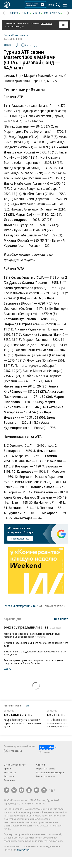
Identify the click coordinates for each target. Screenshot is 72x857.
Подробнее (23, 849)
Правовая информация (50, 772)
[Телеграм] (6, 790)
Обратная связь (45, 768)
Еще (6, 668)
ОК (64, 25)
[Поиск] (58, 4)
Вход (51, 4)
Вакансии (9, 780)
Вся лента (61, 619)
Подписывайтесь (20, 538)
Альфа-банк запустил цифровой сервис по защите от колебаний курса (22, 723)
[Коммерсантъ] (7, 4)
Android (40, 764)
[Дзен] (21, 790)
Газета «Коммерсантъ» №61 (21, 606)
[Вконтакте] (14, 790)
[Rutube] (36, 790)
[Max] (44, 790)
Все (27, 705)
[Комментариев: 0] (16, 45)
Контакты (10, 772)
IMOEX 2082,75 (52, 13)
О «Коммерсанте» (15, 764)
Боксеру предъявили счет (32, 627)
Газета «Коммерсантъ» (16, 35)
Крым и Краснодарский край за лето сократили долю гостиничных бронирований (32, 635)
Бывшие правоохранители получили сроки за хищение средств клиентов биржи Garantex (33, 662)
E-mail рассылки (45, 776)
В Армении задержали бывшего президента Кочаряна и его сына (36, 644)
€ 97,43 (25, 13)
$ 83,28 (14, 13)
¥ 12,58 (36, 13)
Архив (7, 768)
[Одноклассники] (29, 790)
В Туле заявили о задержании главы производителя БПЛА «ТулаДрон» (35, 653)
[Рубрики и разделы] (64, 4)
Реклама (9, 776)
